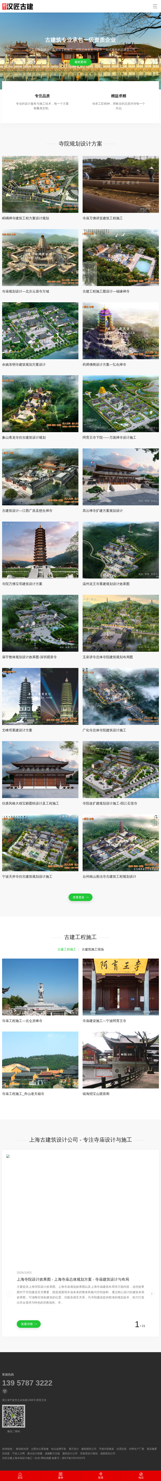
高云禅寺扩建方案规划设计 (103, 510)
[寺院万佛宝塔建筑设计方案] (40, 550)
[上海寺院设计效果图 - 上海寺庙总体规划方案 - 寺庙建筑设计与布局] (80, 1210)
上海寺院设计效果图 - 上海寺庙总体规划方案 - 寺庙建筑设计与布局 (73, 1279)
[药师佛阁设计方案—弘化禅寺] (121, 330)
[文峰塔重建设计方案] (40, 696)
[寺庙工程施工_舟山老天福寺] (40, 1060)
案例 (60, 1477)
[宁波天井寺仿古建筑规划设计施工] (40, 842)
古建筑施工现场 (93, 949)
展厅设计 (74, 1448)
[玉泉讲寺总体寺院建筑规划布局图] (121, 623)
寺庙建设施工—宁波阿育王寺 (104, 1021)
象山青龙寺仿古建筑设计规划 (24, 437)
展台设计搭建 (34, 1453)
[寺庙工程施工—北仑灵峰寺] (40, 987)
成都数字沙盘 (52, 1453)
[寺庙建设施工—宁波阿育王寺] (121, 987)
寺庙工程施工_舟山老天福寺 (23, 1094)
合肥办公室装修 (40, 1448)
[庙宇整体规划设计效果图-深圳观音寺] (40, 623)
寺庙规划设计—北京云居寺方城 (25, 291)
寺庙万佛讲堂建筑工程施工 (103, 218)
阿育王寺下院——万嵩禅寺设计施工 (109, 437)
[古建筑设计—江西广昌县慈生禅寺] (40, 476)
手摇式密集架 (106, 1448)
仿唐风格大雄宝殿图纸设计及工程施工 (30, 803)
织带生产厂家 (136, 1448)
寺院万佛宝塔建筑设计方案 (22, 584)
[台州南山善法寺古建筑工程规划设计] (121, 842)
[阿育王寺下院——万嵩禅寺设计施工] (121, 403)
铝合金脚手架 (58, 1448)
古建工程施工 (66, 949)
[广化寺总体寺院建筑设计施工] (121, 696)
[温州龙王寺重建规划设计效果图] (121, 550)
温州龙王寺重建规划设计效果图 (106, 584)
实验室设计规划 (89, 1453)
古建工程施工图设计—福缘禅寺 (106, 291)
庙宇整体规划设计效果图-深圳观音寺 (29, 657)
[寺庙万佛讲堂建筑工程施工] (121, 184)
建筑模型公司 (88, 1448)
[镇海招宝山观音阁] (121, 1060)
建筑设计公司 (70, 1453)
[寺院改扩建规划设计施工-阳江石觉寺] (121, 769)
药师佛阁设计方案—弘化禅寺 (104, 364)
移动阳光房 (22, 1448)
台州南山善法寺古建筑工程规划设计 (109, 876)
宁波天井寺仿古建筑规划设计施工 (27, 876)
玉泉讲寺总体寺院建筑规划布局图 (108, 657)
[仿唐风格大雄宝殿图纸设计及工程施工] (40, 769)
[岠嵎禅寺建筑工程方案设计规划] (40, 184)
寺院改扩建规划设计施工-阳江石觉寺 (110, 803)
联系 (100, 1477)
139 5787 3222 (27, 1383)
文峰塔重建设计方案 (17, 730)
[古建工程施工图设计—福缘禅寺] (121, 257)
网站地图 (46, 1458)
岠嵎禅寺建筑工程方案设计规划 (25, 218)
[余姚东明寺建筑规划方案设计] (40, 330)
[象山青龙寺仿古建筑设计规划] (40, 403)
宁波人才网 (18, 1453)
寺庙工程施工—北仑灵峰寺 (22, 1021)
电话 (141, 1477)
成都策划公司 (107, 1453)
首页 (20, 1477)
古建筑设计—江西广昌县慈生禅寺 (27, 510)
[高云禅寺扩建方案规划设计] (121, 476)
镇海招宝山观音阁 (96, 1094)
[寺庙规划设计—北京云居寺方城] (40, 257)
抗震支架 (122, 1448)
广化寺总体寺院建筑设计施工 (104, 730)
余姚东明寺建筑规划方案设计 (24, 364)
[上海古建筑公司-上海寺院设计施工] (17, 6)
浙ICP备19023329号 (73, 1458)
